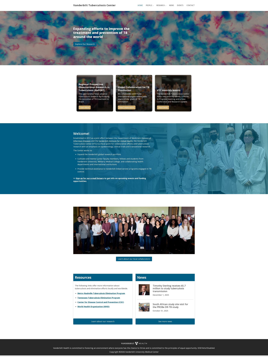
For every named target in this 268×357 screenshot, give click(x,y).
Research (160, 5)
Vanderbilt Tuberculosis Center (94, 5)
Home (140, 5)
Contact (191, 5)
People (149, 5)
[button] (85, 44)
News (171, 5)
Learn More (84, 107)
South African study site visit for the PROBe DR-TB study (170, 305)
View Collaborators (126, 107)
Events (180, 5)
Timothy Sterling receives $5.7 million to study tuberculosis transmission (169, 288)
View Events (163, 107)
